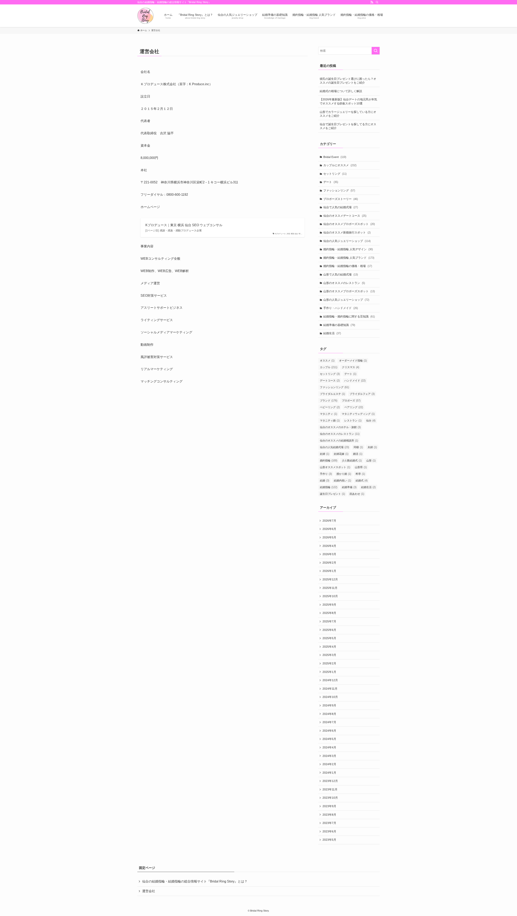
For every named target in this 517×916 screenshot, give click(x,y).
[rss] (371, 2)
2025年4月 (329, 646)
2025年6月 (329, 629)
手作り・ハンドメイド (340, 308)
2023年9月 (329, 806)
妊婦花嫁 (341, 453)
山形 (371, 460)
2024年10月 (330, 697)
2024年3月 (329, 755)
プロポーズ (351, 400)
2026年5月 (329, 537)
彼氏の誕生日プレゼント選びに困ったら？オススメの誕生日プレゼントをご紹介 (348, 80)
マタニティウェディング (358, 413)
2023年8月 (329, 814)
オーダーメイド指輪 (353, 360)
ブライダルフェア (362, 393)
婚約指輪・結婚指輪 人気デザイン (348, 249)
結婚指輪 (328, 487)
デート (330, 182)
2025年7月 (329, 621)
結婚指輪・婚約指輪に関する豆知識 (349, 316)
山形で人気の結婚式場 (340, 274)
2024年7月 (329, 722)
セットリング (335, 173)
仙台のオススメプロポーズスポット (349, 224)
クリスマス (350, 367)
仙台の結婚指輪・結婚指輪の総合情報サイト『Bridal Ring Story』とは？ (194, 881)
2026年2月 (329, 562)
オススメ (327, 360)
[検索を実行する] (376, 51)
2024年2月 (329, 764)
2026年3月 (329, 554)
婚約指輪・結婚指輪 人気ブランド (348, 257)
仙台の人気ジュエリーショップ (347, 241)
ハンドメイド (355, 380)
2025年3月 (329, 655)
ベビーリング (330, 407)
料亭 (360, 473)
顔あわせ (357, 493)
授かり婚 (343, 473)
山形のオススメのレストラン (344, 283)
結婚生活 (332, 333)
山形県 (361, 467)
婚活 (357, 453)
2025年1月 (329, 671)
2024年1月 (329, 772)
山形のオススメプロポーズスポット (349, 291)
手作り (326, 473)
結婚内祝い (342, 480)
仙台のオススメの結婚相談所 (339, 440)
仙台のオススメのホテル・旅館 (340, 427)
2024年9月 (329, 705)
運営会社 (148, 891)
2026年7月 (329, 520)
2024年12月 (330, 680)
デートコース (330, 380)
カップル (328, 367)
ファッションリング (339, 190)
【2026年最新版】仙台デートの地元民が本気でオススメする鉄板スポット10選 (348, 101)
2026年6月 (329, 528)
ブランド (328, 400)
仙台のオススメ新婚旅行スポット (347, 232)
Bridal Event (334, 157)
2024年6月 (329, 730)
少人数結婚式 (352, 460)
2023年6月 (329, 831)
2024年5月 (329, 739)
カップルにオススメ (339, 165)
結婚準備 (349, 487)
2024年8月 (329, 713)
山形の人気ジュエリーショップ (346, 299)
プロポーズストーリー (340, 199)
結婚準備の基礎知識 (339, 325)
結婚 (324, 480)
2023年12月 (330, 781)
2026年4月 (329, 545)
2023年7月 (329, 823)
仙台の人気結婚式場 (334, 447)
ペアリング (353, 407)
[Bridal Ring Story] (145, 16)
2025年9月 (329, 604)
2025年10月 (330, 596)
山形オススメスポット (335, 467)
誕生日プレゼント (332, 493)
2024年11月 (330, 688)
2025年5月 (329, 638)
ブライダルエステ (332, 393)
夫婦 (372, 447)
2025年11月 (330, 587)
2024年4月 (329, 747)
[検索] (377, 2)
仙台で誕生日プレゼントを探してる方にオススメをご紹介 (348, 126)
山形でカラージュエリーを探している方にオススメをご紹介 (348, 114)
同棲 (358, 447)
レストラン (352, 420)
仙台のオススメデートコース (344, 215)
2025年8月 (329, 613)
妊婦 (324, 453)
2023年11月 (330, 789)
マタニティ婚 (330, 420)
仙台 (370, 420)
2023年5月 (329, 839)
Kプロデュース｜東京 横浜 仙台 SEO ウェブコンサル (183, 225)
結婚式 (362, 480)
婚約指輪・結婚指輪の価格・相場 (347, 266)
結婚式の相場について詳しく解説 (341, 91)
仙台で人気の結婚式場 (340, 207)
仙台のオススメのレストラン (339, 433)
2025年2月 (329, 663)
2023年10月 (330, 797)
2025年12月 (330, 579)
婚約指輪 (328, 460)
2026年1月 (329, 570)
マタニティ (328, 413)
